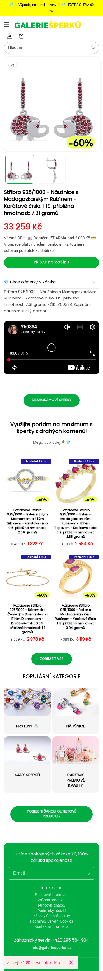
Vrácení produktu (52, 900)
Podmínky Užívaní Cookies (51, 921)
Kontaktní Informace (51, 926)
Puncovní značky (51, 905)
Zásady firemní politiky (51, 916)
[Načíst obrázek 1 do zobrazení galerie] (19, 169)
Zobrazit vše (51, 658)
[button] (6, 24)
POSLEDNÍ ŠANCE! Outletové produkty (51, 814)
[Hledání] (93, 48)
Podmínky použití (52, 910)
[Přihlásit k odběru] (88, 873)
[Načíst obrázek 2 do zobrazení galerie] (51, 169)
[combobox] (51, 48)
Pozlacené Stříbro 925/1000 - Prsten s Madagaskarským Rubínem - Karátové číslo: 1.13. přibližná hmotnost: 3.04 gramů (76, 616)
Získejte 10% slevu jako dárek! (36, 962)
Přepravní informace (51, 895)
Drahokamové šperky (51, 399)
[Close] (71, 962)
